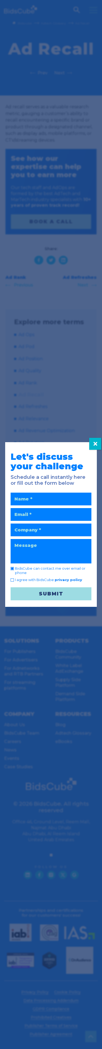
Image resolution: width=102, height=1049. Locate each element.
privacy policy (68, 580)
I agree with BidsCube (48, 580)
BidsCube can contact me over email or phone (50, 570)
